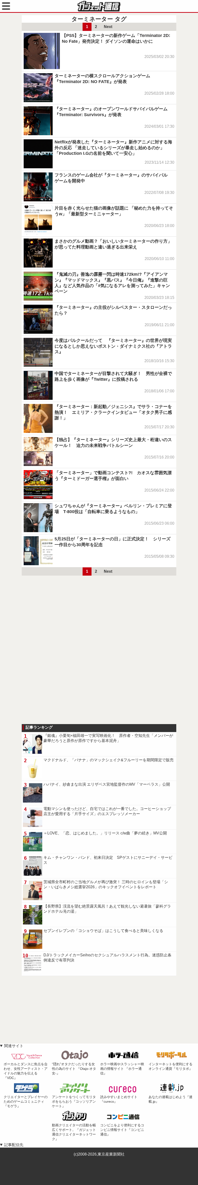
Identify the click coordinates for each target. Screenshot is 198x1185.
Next (108, 27)
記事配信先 (13, 1145)
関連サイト (13, 1046)
